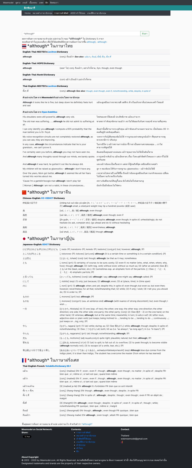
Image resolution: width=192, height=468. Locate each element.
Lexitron (52, 51)
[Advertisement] (96, 23)
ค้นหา (144, 33)
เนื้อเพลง (33, 2)
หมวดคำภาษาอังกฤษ (42, 13)
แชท (41, 2)
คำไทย (79, 448)
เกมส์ (24, 2)
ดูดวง (18, 2)
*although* (87, 424)
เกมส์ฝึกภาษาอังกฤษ (96, 13)
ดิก (46, 2)
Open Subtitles (49, 112)
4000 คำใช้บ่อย (77, 13)
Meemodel (8, 2)
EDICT (45, 244)
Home (28, 13)
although (91, 42)
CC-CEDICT (47, 198)
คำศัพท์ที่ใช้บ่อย (83, 438)
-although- (102, 42)
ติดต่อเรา (54, 2)
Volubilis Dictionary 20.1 (58, 366)
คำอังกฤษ (80, 445)
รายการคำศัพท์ (61, 13)
